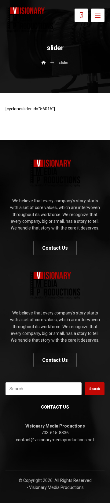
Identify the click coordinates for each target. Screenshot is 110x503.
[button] (98, 15)
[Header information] (81, 15)
